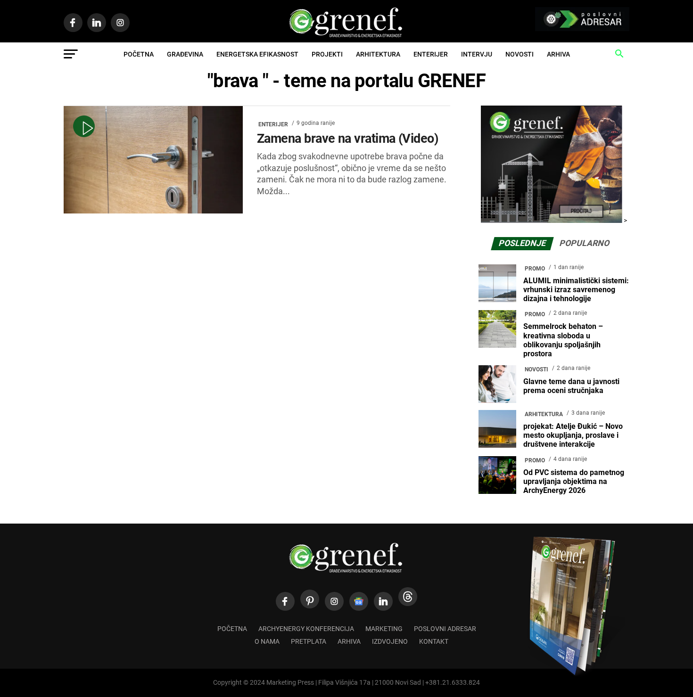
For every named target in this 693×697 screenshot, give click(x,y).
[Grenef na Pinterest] (309, 599)
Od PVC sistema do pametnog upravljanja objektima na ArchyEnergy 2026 (573, 481)
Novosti (519, 54)
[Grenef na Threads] (407, 596)
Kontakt (433, 642)
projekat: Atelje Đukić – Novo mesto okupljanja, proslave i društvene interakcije (573, 435)
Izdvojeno (390, 642)
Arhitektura (378, 54)
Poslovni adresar (445, 629)
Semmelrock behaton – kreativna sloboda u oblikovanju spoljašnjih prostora (563, 340)
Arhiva (558, 54)
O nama (267, 642)
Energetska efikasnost (257, 54)
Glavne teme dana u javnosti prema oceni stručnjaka (571, 386)
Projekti (327, 54)
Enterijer (430, 54)
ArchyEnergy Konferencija (306, 629)
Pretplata (308, 642)
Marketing (384, 629)
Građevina (185, 54)
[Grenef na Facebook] (285, 601)
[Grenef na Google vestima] (358, 601)
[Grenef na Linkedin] (383, 601)
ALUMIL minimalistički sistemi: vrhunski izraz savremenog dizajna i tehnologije (576, 289)
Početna (139, 54)
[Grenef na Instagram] (334, 601)
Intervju (476, 54)
